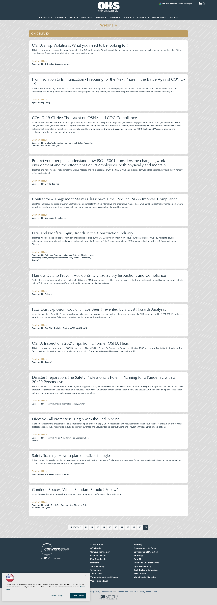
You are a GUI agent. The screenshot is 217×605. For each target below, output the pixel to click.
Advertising (158, 17)
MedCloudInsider (98, 559)
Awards (114, 17)
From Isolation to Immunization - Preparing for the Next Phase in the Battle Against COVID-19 (108, 81)
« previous (75, 527)
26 (116, 527)
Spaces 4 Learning (142, 566)
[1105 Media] (51, 558)
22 (92, 527)
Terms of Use (122, 592)
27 (122, 527)
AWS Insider (96, 548)
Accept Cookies (78, 596)
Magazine (59, 17)
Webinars (73, 17)
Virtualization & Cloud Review (104, 577)
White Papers (87, 17)
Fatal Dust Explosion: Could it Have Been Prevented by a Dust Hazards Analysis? (99, 309)
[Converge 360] (55, 549)
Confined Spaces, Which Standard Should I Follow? (75, 489)
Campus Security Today (145, 548)
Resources (142, 17)
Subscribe (173, 17)
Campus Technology (100, 552)
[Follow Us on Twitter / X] (204, 4)
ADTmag (138, 544)
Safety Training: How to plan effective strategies (71, 455)
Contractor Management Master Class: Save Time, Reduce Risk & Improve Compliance (105, 199)
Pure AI (137, 559)
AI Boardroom (96, 544)
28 (128, 527)
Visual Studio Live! (99, 581)
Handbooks (101, 17)
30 (140, 527)
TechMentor (95, 570)
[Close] (86, 575)
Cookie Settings (57, 596)
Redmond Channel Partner (146, 562)
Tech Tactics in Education (146, 570)
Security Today (97, 566)
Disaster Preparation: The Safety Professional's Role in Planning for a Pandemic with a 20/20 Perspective (103, 379)
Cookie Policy (107, 592)
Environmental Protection (146, 552)
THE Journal (140, 573)
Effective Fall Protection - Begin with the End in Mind (76, 419)
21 (86, 527)
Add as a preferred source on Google (177, 4)
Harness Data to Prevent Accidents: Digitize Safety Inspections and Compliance (99, 275)
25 (110, 527)
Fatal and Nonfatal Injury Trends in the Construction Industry (82, 233)
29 (134, 527)
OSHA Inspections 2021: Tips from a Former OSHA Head (80, 343)
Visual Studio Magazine (145, 577)
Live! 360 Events (98, 555)
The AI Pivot (96, 573)
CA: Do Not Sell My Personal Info (143, 592)
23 (98, 527)
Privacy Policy (94, 592)
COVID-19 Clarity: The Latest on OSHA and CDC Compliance (84, 117)
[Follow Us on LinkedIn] (200, 3)
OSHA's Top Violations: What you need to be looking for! (80, 45)
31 (146, 527)
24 (104, 527)
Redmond (94, 562)
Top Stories (44, 17)
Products (127, 17)
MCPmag (138, 555)
